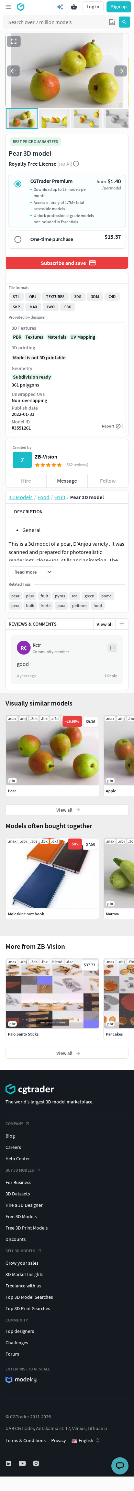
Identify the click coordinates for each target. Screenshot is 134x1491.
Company (14, 1123)
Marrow (112, 913)
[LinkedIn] (9, 1463)
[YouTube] (23, 1463)
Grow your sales (21, 1263)
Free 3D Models (21, 1216)
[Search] (124, 22)
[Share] (107, 277)
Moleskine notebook (26, 913)
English (82, 1440)
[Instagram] (37, 1463)
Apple (111, 790)
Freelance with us (23, 1286)
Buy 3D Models (19, 1170)
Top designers (19, 1331)
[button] (112, 22)
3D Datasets (17, 1194)
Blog (10, 1136)
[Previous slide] (13, 70)
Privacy (58, 1440)
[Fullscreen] (14, 41)
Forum (12, 1354)
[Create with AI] (60, 6)
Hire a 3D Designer (24, 1205)
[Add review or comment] (121, 623)
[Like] (26, 277)
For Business (18, 1182)
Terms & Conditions (25, 1440)
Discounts (15, 1239)
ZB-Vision (46, 456)
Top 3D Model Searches (29, 1297)
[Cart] (73, 6)
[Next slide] (120, 70)
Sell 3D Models (20, 1250)
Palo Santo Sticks (23, 1034)
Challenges (16, 1342)
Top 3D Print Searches (27, 1308)
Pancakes (114, 1034)
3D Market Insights (24, 1274)
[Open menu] (8, 6)
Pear (12, 790)
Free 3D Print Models (26, 1228)
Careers (13, 1147)
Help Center (17, 1158)
